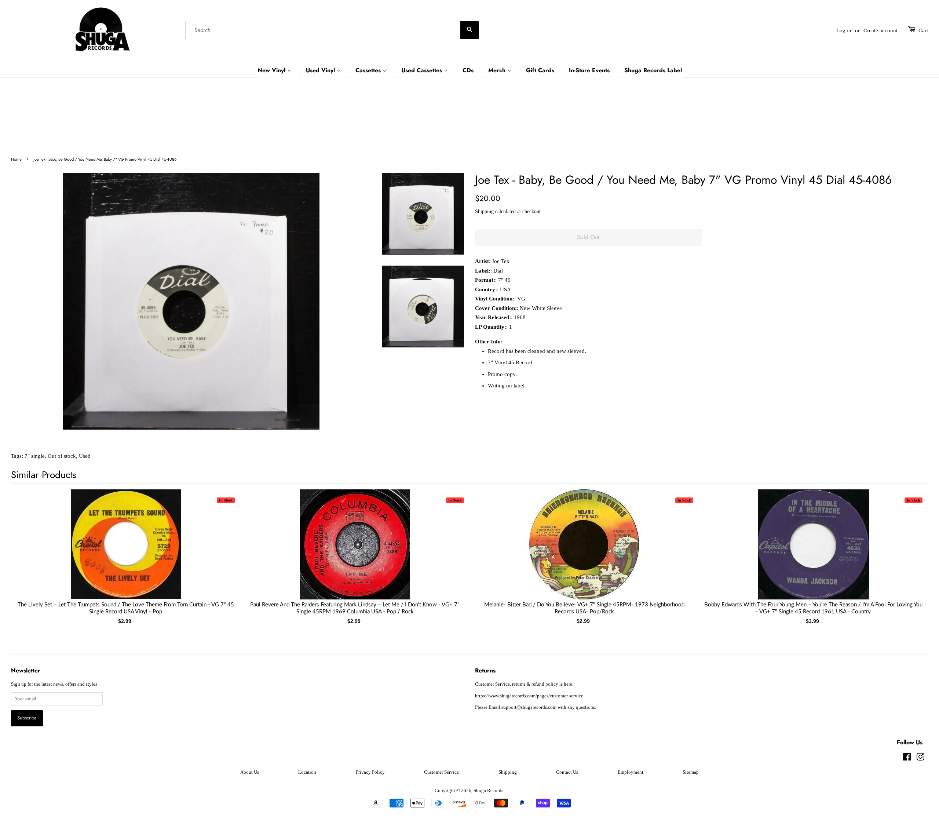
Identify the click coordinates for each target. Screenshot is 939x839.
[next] (910, 545)
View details (126, 552)
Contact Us (567, 772)
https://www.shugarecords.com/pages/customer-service (529, 695)
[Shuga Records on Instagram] (920, 758)
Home (16, 159)
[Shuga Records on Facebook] (907, 758)
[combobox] (332, 30)
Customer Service (441, 772)
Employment (630, 772)
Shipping (484, 211)
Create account (880, 30)
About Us (249, 772)
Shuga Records (488, 790)
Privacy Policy (370, 772)
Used (85, 456)
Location (307, 772)
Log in (843, 30)
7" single (35, 456)
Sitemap (691, 772)
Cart (923, 30)
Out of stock (62, 456)
